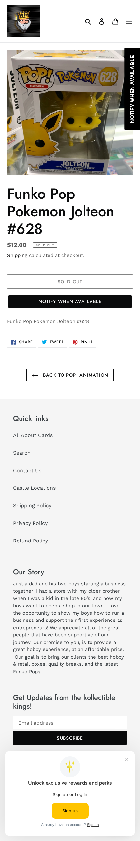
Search (22, 453)
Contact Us (27, 470)
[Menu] (129, 21)
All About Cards (33, 435)
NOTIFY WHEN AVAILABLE (70, 301)
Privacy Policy (30, 523)
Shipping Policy (32, 505)
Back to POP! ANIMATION (74, 375)
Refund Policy (30, 541)
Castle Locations (34, 488)
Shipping (17, 255)
